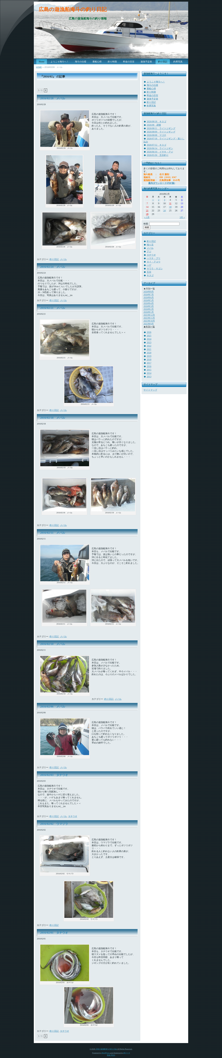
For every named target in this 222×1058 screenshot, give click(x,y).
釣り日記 (54, 259)
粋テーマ (127, 1053)
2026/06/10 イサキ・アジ (160, 152)
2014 (149, 373)
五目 (149, 272)
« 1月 (147, 217)
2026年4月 (149, 303)
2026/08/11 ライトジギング (161, 128)
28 (147, 214)
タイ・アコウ (153, 262)
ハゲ (149, 265)
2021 (149, 349)
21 (147, 210)
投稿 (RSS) (111, 1055)
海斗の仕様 (152, 85)
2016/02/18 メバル (52, 417)
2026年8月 (149, 291)
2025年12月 (149, 315)
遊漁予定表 (152, 99)
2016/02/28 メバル (52, 98)
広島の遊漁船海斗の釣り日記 (73, 9)
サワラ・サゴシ (155, 268)
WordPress (106, 1053)
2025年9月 (149, 324)
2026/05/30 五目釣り (158, 155)
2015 (149, 370)
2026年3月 (149, 306)
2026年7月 (149, 294)
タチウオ (72, 816)
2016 (149, 366)
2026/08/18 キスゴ (156, 121)
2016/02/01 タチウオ (54, 932)
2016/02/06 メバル (52, 706)
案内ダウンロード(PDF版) (161, 183)
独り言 (150, 245)
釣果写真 (151, 105)
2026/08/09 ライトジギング (161, 132)
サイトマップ (150, 390)
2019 (149, 356)
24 (164, 210)
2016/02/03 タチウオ (54, 774)
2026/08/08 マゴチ (156, 135)
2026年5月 (149, 300)
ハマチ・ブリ (153, 258)
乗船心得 (151, 88)
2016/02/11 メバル (52, 532)
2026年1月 (149, 312)
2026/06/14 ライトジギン (160, 148)
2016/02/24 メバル (52, 266)
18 (170, 207)
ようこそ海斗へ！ (156, 82)
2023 (149, 342)
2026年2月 (149, 309)
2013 (149, 376)
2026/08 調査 (154, 125)
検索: (146, 224)
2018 (149, 359)
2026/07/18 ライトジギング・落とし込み (164, 140)
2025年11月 (149, 318)
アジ (149, 251)
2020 (149, 353)
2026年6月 (149, 297)
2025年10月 (149, 321)
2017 (149, 363)
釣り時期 (151, 92)
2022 (149, 346)
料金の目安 (152, 95)
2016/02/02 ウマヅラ (54, 823)
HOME (39, 67)
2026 (149, 332)
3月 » (182, 217)
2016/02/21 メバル (52, 307)
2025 (149, 335)
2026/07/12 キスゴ (156, 145)
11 (170, 203)
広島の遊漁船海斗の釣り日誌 (106, 1049)
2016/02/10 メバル (52, 644)
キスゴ (150, 275)
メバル (63, 259)
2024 (149, 339)
